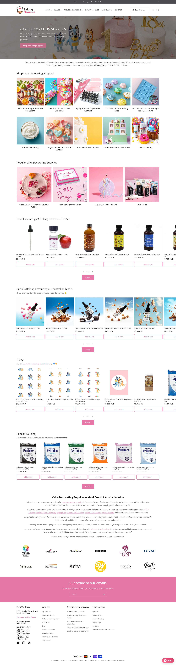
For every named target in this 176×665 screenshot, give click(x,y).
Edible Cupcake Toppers (88, 147)
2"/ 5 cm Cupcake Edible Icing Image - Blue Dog (59, 400)
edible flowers (108, 512)
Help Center (46, 640)
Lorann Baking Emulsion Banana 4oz (117, 254)
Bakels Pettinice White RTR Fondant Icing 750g (145, 468)
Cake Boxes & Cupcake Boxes (116, 147)
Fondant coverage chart (76, 612)
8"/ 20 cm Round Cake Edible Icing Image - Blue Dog (118, 400)
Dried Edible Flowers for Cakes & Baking (34, 206)
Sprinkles (41, 34)
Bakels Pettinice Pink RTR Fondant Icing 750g (124, 468)
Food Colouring (145, 147)
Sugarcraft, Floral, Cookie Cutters (59, 148)
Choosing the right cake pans (78, 627)
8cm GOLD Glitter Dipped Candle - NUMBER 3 (145, 400)
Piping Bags (96, 622)
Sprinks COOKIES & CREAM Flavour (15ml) (89, 328)
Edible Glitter (97, 615)
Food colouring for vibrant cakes (77, 616)
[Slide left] (83, 271)
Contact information (118, 660)
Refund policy (73, 660)
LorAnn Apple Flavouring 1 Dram (56, 254)
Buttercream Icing (30, 147)
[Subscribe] (104, 594)
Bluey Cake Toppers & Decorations (35, 364)
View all (88, 278)
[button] (48, 10)
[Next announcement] (158, 2)
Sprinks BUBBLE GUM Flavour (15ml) (28, 328)
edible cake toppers (93, 512)
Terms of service (94, 660)
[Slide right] (92, 271)
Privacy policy (83, 660)
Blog (43, 626)
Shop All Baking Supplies (33, 46)
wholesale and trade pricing (102, 529)
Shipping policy (105, 660)
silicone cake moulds (75, 512)
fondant (39, 512)
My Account (46, 612)
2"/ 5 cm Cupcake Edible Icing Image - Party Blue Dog (87, 400)
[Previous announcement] (17, 2)
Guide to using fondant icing (77, 631)
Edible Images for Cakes (70, 205)
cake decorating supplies (72, 502)
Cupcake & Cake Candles (106, 205)
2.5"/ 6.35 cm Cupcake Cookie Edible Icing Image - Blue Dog (29, 400)
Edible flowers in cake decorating (75, 622)
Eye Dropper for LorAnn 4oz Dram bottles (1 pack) (29, 255)
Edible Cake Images (53, 34)
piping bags (61, 512)
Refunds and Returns (50, 637)
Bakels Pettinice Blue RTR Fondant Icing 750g (52, 468)
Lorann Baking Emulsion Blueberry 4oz (147, 254)
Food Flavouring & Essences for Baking (30, 109)
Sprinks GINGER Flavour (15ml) (144, 328)
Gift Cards (45, 622)
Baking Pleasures (61, 660)
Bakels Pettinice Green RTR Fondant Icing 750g (73, 468)
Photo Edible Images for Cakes (103, 629)
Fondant (95, 626)
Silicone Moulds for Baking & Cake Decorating (145, 109)
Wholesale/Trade (48, 615)
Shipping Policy (47, 633)
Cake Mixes (142, 205)
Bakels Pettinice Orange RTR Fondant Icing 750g (98, 468)
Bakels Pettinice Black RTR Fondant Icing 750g (25, 468)
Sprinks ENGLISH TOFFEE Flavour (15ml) (118, 328)
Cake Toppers (30, 34)
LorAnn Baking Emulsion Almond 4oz (87, 254)
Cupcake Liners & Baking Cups (117, 109)
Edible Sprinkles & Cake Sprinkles (59, 109)
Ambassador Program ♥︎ (50, 619)
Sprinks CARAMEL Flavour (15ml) (56, 328)
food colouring (45, 37)
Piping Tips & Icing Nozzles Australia (88, 109)
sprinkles (58, 65)
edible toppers (100, 65)
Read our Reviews (48, 629)
